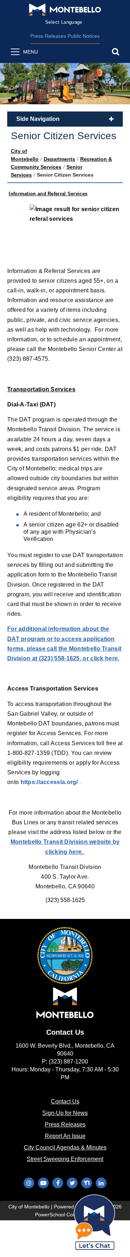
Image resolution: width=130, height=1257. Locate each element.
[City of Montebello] (65, 10)
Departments (59, 159)
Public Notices (84, 36)
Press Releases (48, 36)
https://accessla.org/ (50, 782)
